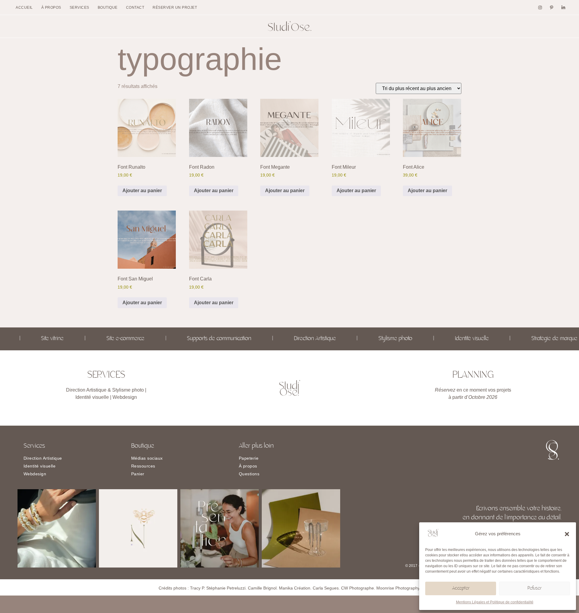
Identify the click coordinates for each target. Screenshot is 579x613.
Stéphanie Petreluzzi (225, 588)
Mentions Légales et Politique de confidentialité (494, 602)
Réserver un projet (175, 7)
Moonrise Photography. (398, 588)
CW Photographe (357, 588)
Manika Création (294, 588)
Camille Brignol (262, 588)
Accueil (24, 7)
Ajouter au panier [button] (142, 190)
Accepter (461, 588)
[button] (567, 534)
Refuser (534, 588)
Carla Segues (326, 588)
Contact (135, 7)
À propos (51, 7)
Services (79, 7)
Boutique (108, 7)
